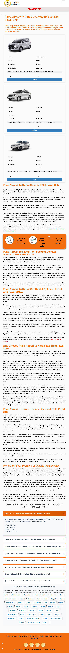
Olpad (61, 595)
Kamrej (44, 595)
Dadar (44, 622)
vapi (46, 603)
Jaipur (49, 614)
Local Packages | (38, 636)
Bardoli (62, 599)
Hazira (14, 599)
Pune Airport (11, 618)
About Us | (14, 636)
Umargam (12, 610)
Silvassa (10, 607)
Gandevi (30, 599)
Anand (41, 610)
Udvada (50, 607)
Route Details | (28, 636)
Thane (45, 618)
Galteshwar (9, 603)
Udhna (6, 599)
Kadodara (27, 595)
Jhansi (21, 618)
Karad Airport (16, 595)
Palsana (36, 595)
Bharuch (52, 603)
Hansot (22, 599)
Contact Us (34, 638)
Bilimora (19, 603)
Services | (20, 636)
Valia (38, 599)
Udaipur (57, 614)
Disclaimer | (59, 636)
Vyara (45, 599)
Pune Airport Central (33, 622)
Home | (9, 636)
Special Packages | (49, 636)
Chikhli (28, 603)
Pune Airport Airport (33, 618)
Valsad (26, 607)
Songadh (53, 599)
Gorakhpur (32, 610)
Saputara (34, 607)
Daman (60, 603)
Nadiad (49, 610)
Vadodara (22, 610)
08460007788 (34, 9)
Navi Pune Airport (56, 618)
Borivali (21, 622)
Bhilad (58, 607)
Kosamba (53, 595)
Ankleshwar (37, 603)
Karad (6, 595)
